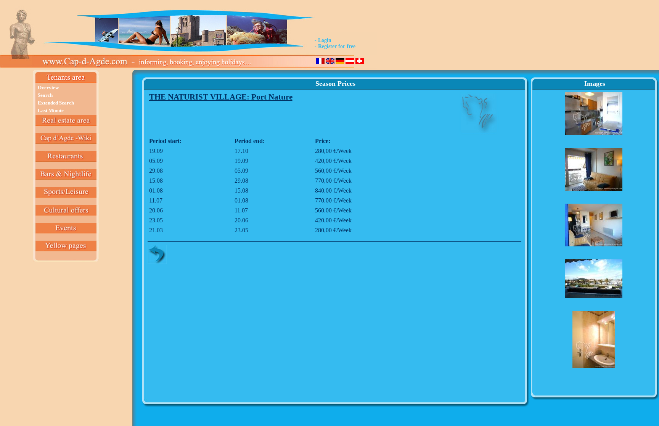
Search (45, 95)
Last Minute (51, 110)
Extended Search (56, 103)
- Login (323, 40)
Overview (48, 87)
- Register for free (335, 46)
